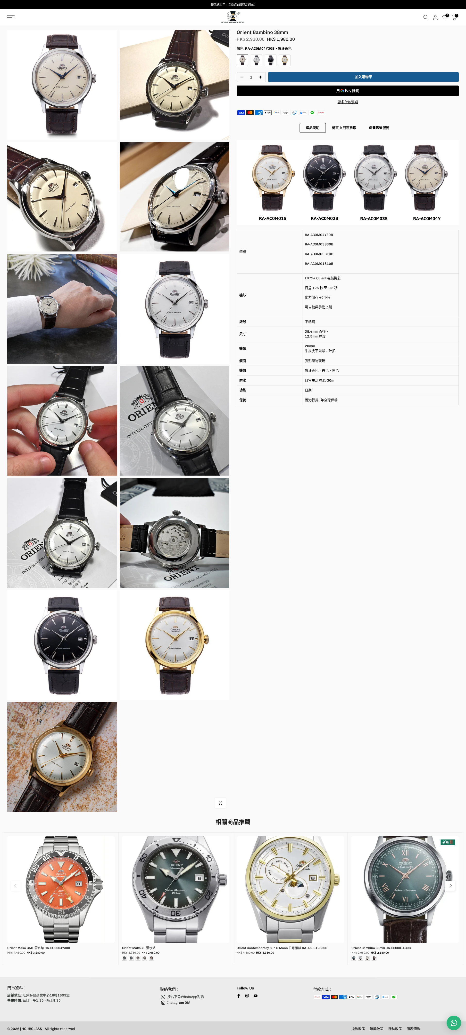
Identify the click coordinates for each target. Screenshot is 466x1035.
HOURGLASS (32, 1029)
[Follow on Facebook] (239, 996)
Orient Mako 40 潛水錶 (139, 947)
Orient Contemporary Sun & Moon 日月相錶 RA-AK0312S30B (282, 947)
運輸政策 (376, 1029)
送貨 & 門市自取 (344, 127)
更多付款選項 (348, 102)
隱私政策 (395, 1029)
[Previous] (16, 886)
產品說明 (312, 127)
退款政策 (358, 1029)
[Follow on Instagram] (247, 996)
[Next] (450, 886)
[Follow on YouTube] (256, 996)
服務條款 (413, 1029)
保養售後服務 (379, 127)
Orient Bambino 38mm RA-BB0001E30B (381, 947)
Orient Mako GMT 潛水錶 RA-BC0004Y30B (38, 947)
